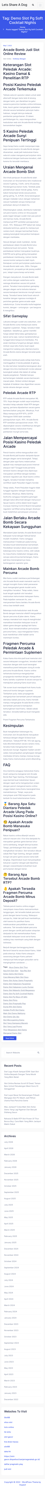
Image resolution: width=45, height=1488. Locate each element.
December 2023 (11, 1324)
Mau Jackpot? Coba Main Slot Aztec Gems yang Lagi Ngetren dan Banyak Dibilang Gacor (20, 1109)
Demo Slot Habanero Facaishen (17, 984)
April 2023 (8, 1374)
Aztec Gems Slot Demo (13, 974)
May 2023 (8, 1368)
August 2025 (10, 1198)
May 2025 (8, 1217)
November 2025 (11, 1180)
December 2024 (11, 1249)
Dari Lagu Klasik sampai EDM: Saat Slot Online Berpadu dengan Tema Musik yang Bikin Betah (21, 1074)
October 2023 (10, 1336)
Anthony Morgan (19, 59)
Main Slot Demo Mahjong (14, 1013)
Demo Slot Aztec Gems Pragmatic (18, 980)
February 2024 (10, 1311)
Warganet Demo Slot (12, 1033)
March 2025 (9, 1230)
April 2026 (8, 1148)
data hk (7, 1451)
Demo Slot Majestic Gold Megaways (19, 990)
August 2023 (10, 1349)
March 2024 (9, 1305)
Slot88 (7, 1417)
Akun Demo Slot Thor (18, 967)
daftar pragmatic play (13, 1464)
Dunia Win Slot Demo (12, 1007)
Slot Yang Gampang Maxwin (15, 1023)
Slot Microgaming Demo (13, 1020)
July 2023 (8, 1355)
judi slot (7, 1469)
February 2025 (10, 1236)
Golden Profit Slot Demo (13, 1010)
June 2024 (9, 1286)
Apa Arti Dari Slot (10, 971)
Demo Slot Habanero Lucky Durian (18, 987)
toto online (9, 1427)
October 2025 (10, 1186)
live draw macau (11, 1442)
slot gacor (8, 1437)
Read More (10, 1038)
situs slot (8, 1422)
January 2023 (10, 1393)
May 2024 (8, 1293)
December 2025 (11, 1173)
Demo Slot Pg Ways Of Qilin (15, 997)
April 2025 (8, 1223)
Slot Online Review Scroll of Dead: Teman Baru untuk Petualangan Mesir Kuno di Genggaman (22, 1086)
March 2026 (9, 1154)
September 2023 (11, 1343)
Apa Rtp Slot (25, 971)
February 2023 (10, 1387)
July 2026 (8, 1142)
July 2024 (8, 1280)
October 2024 (10, 1261)
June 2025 (9, 1211)
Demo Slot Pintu (10, 1000)
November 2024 (11, 1255)
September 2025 (11, 1192)
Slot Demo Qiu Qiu (11, 1017)
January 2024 (10, 1318)
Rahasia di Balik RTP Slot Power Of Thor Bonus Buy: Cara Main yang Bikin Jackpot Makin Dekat (22, 1121)
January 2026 (10, 1167)
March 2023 (9, 1380)
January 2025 (10, 1242)
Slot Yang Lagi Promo (12, 1026)
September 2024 (11, 1267)
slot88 (7, 1446)
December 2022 (11, 1399)
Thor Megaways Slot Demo (15, 1030)
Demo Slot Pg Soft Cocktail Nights (18, 993)
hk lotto (7, 1432)
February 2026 (10, 1161)
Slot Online (7, 59)
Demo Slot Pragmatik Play (14, 1003)
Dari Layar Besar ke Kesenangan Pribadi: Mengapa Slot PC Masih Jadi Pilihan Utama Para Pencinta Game (22, 1098)
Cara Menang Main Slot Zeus (15, 977)
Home (22, 27)
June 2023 (9, 1362)
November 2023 (11, 1330)
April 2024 (8, 1299)
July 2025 (8, 1205)
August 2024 (10, 1274)
